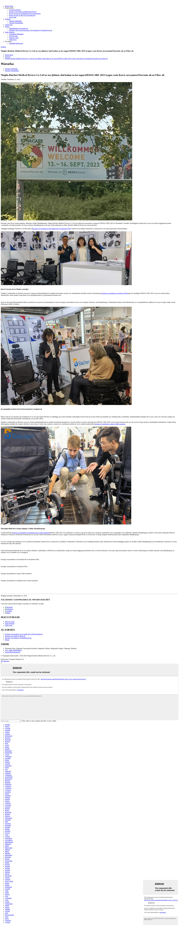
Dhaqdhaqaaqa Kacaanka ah (18, 28)
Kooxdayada (13, 36)
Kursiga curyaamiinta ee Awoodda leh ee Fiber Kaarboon (24, 634)
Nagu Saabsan (9, 32)
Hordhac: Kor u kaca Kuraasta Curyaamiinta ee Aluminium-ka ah (30, 30)
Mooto (7, 640)
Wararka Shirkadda (15, 21)
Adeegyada (8, 25)
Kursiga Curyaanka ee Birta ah (15, 636)
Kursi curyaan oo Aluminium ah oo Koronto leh (25, 13)
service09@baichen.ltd (12, 652)
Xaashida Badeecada (16, 43)
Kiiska (7, 26)
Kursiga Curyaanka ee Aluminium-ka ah (18, 638)
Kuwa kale (12, 17)
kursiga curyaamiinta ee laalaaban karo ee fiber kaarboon (31, 533)
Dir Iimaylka (5, 661)
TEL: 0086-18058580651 (13, 650)
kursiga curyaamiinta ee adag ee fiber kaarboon (110, 424)
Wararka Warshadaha (16, 23)
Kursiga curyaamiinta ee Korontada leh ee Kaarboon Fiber (52, 229)
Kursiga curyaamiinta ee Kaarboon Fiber (114, 293)
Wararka (7, 19)
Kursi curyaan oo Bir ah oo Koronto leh (22, 15)
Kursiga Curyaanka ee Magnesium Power (22, 12)
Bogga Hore (9, 6)
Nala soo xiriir (13, 38)
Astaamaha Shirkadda (16, 34)
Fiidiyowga (13, 40)
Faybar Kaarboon (15, 10)
